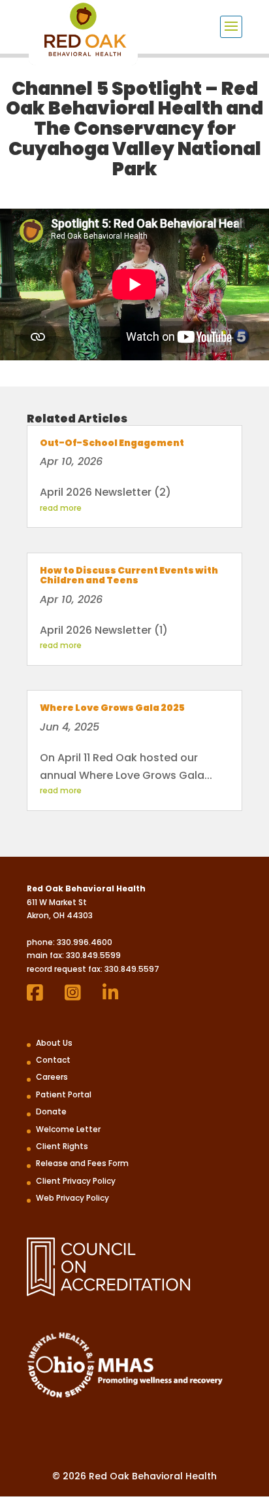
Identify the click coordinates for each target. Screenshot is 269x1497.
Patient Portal (63, 1094)
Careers (52, 1076)
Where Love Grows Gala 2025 (112, 707)
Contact (53, 1059)
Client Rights (62, 1146)
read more (61, 507)
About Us (54, 1042)
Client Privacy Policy (76, 1180)
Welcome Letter (68, 1129)
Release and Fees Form (82, 1163)
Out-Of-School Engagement (112, 442)
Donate (51, 1111)
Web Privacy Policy (72, 1197)
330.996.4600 (84, 942)
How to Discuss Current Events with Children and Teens (129, 575)
